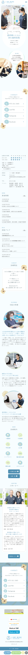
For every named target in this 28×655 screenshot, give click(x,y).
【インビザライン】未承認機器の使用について (13, 240)
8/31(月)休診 (5, 201)
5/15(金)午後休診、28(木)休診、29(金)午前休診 (14, 222)
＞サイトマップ (14, 644)
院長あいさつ (13, 556)
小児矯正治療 (13, 471)
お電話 (8, 653)
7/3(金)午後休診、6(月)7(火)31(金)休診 (12, 211)
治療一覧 (13, 476)
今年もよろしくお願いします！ (9, 251)
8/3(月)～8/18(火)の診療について (10, 206)
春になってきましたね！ (8, 246)
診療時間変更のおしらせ (8, 235)
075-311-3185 (12, 181)
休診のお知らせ (6, 256)
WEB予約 (17, 653)
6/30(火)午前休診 (6, 216)
